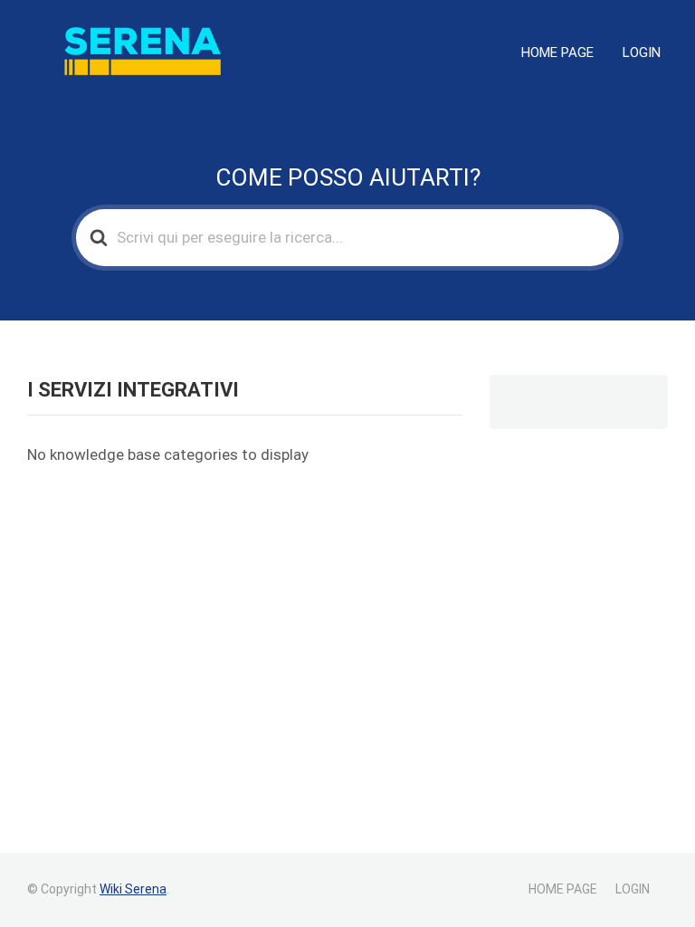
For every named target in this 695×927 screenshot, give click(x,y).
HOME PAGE (557, 52)
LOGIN (642, 52)
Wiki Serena (133, 889)
